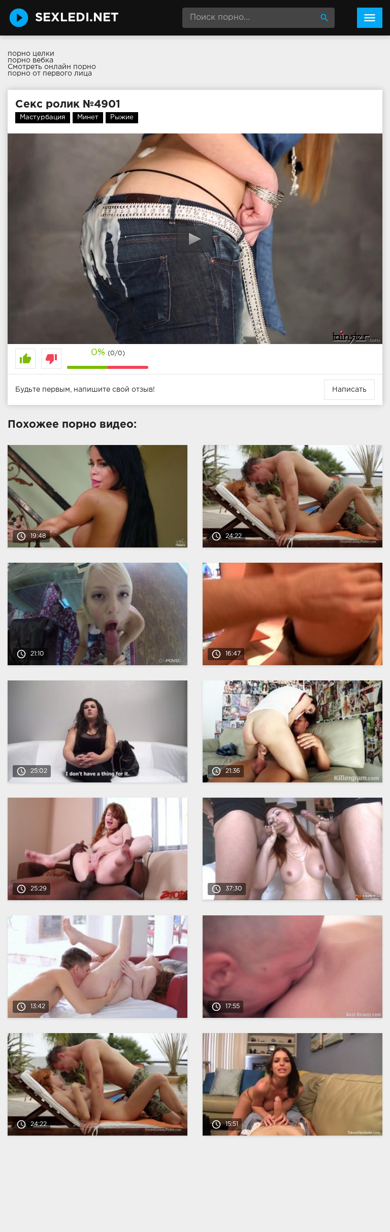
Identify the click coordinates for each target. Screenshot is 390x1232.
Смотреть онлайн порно (52, 67)
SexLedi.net (77, 17)
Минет (88, 117)
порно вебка (30, 60)
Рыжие (122, 117)
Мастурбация (43, 117)
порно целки (31, 54)
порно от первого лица (50, 74)
